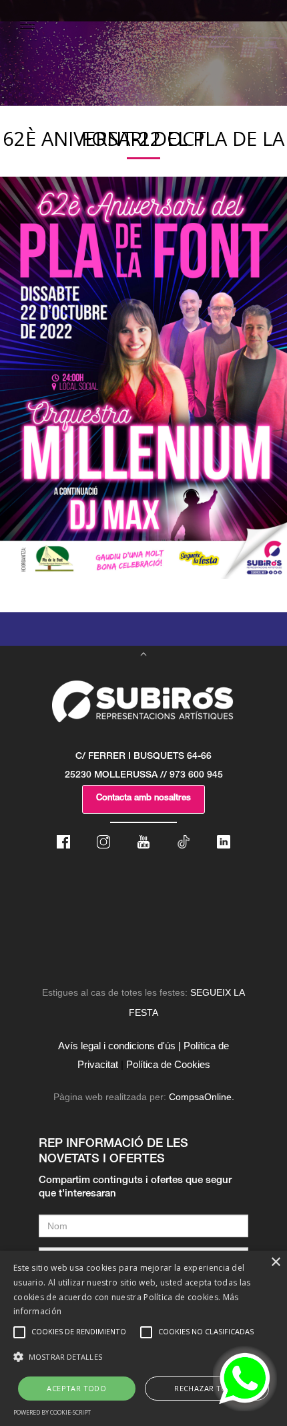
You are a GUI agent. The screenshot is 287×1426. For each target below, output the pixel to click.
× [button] (275, 1262)
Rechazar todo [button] (206, 1388)
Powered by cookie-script (52, 1412)
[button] (143, 1357)
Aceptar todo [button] (76, 1388)
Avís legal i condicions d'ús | (119, 1045)
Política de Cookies (168, 1064)
